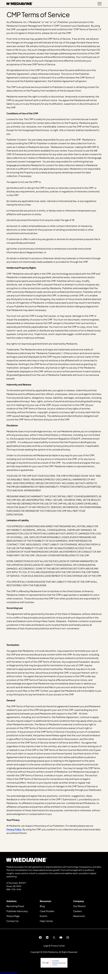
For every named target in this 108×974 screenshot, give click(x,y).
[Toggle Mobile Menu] (99, 4)
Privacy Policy (13, 829)
